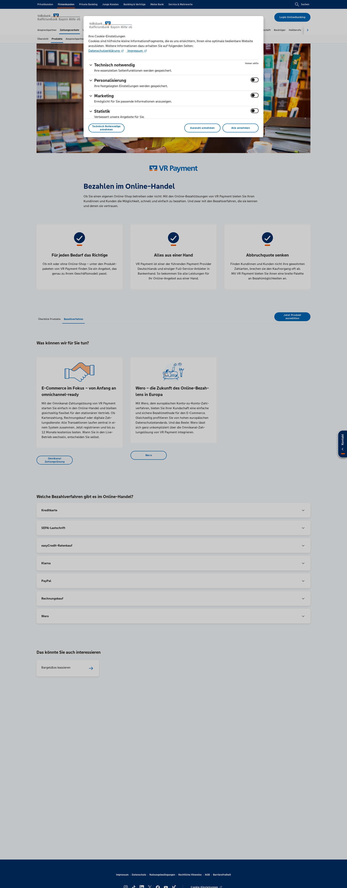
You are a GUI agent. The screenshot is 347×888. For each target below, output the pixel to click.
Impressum (135, 51)
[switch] (255, 79)
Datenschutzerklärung (104, 51)
